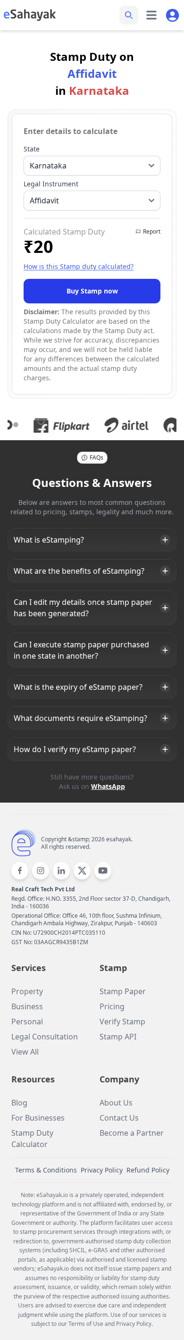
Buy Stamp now (92, 290)
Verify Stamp (122, 1021)
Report (151, 231)
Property (27, 991)
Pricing (112, 1006)
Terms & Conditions (46, 1169)
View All (25, 1052)
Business (27, 1006)
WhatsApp (108, 786)
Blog (19, 1102)
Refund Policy (147, 1169)
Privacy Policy (102, 1169)
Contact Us (119, 1118)
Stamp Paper (123, 991)
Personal (27, 1021)
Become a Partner (132, 1133)
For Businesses (38, 1118)
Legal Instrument (51, 183)
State (32, 148)
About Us (116, 1102)
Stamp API (118, 1036)
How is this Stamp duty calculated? (79, 266)
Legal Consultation (44, 1036)
